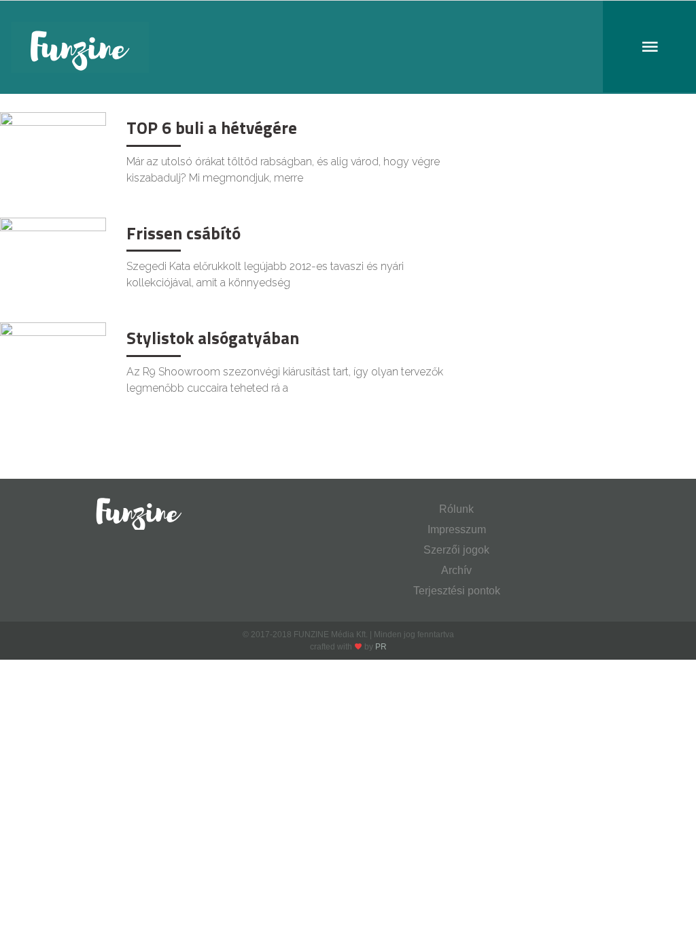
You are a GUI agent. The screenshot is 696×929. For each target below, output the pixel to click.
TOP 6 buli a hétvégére (211, 128)
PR (381, 647)
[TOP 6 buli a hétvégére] (53, 146)
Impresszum (457, 529)
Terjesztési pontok (456, 590)
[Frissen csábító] (53, 252)
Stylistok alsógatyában (212, 338)
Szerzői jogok (456, 550)
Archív (456, 570)
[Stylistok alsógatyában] (53, 356)
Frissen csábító (183, 233)
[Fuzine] (348, 47)
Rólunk (456, 509)
